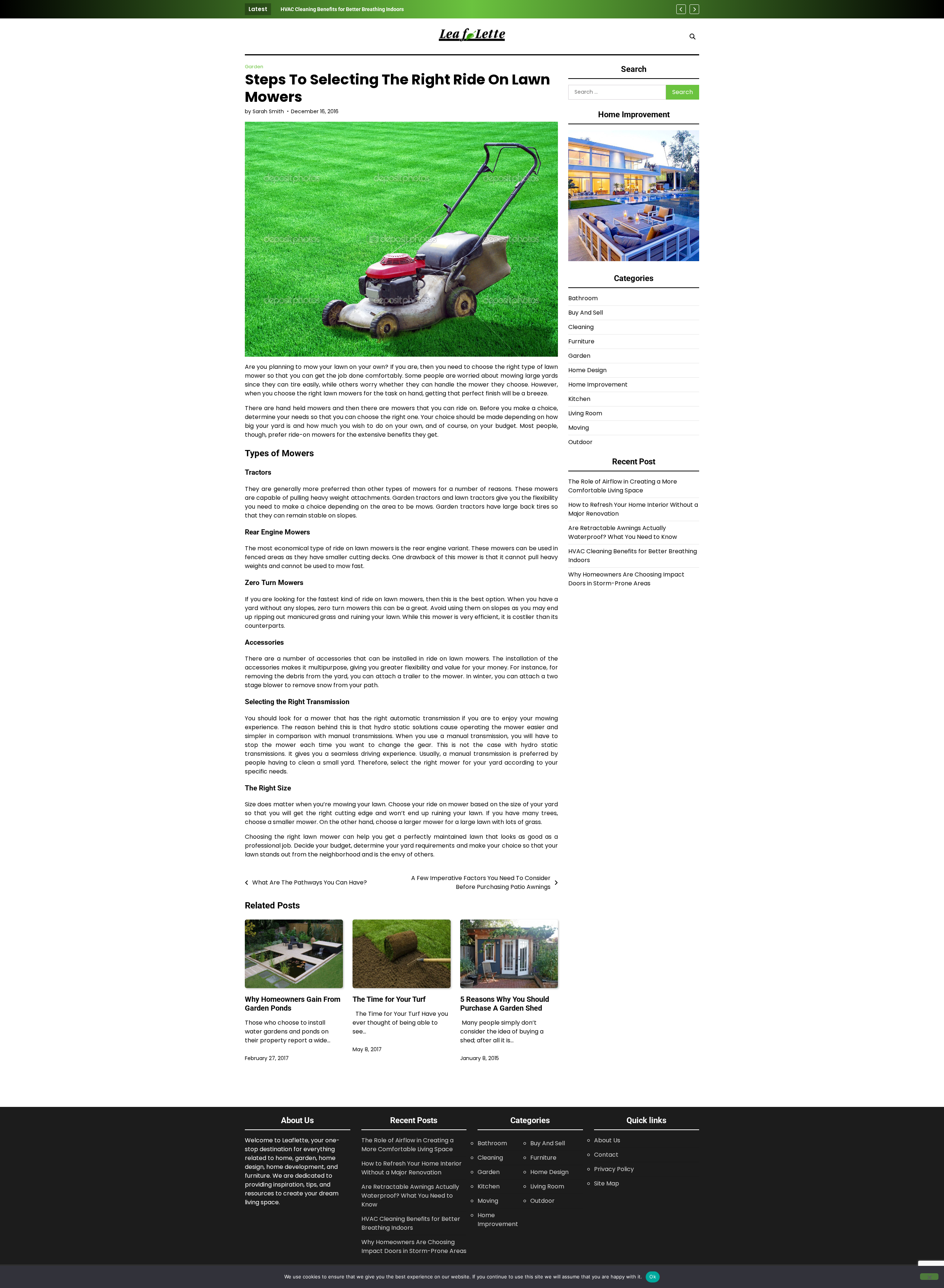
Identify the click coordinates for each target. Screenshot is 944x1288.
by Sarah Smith (264, 111)
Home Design (587, 370)
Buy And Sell (585, 313)
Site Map (606, 1183)
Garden (254, 66)
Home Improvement (598, 385)
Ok (652, 1277)
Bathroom (583, 298)
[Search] (692, 36)
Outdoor (580, 442)
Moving (578, 428)
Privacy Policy (614, 1169)
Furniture (581, 341)
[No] (929, 1276)
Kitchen (579, 399)
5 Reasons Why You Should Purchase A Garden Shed (504, 1003)
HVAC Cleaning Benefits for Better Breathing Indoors (342, 9)
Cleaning (581, 327)
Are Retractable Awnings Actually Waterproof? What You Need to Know (622, 532)
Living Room (585, 413)
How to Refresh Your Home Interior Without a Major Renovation (411, 1168)
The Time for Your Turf (389, 999)
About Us (607, 1140)
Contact (606, 1154)
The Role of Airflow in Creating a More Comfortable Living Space (622, 486)
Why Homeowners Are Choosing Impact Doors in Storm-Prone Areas (626, 579)
